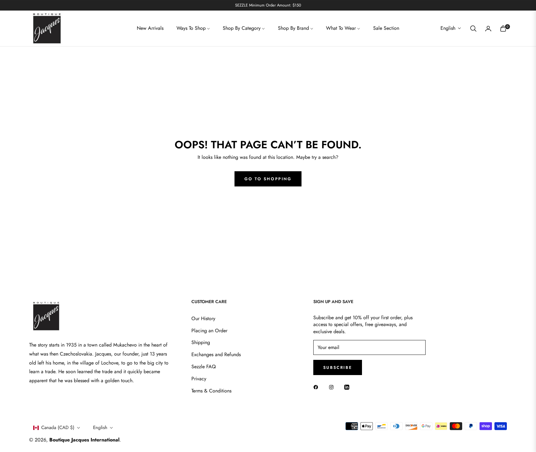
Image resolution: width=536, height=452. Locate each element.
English (447, 28)
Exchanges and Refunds (216, 354)
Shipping (200, 342)
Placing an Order (209, 330)
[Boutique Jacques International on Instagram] (333, 387)
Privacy (198, 378)
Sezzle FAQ (203, 366)
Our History (203, 318)
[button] (473, 28)
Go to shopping (267, 179)
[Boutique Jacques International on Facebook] (317, 387)
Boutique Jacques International (84, 439)
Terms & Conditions (211, 390)
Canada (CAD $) (57, 427)
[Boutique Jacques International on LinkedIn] (348, 387)
